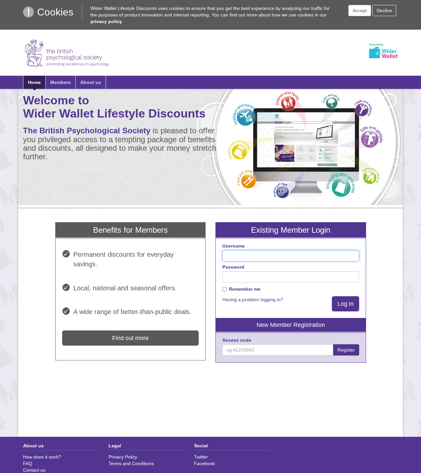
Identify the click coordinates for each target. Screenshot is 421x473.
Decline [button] (384, 10)
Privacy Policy (123, 457)
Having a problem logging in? (252, 299)
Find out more (130, 338)
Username (233, 246)
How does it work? (42, 457)
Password (233, 267)
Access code (236, 340)
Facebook (204, 463)
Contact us (34, 470)
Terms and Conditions (131, 463)
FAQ (27, 463)
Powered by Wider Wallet (383, 51)
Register (346, 350)
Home (34, 82)
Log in (345, 304)
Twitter (201, 457)
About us (90, 82)
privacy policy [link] (106, 21)
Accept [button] (360, 10)
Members (60, 82)
